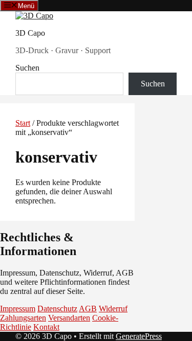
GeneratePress (139, 336)
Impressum (17, 308)
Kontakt (46, 327)
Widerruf (113, 308)
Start (22, 123)
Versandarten (69, 317)
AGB (88, 308)
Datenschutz (57, 308)
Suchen (27, 67)
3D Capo (30, 33)
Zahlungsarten (23, 317)
